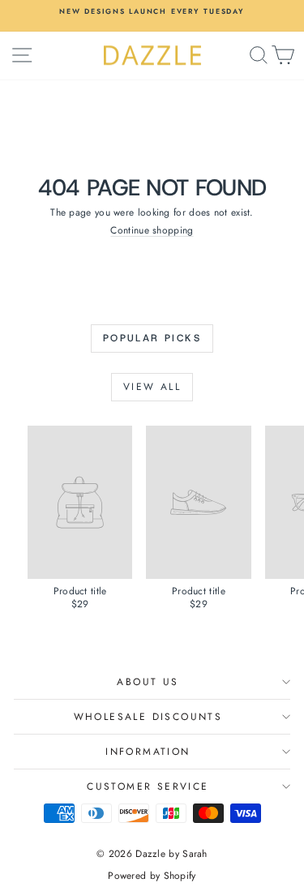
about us (147, 682)
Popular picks (152, 338)
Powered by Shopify (151, 875)
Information (147, 751)
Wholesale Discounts (148, 716)
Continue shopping (151, 230)
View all (152, 386)
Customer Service (147, 786)
